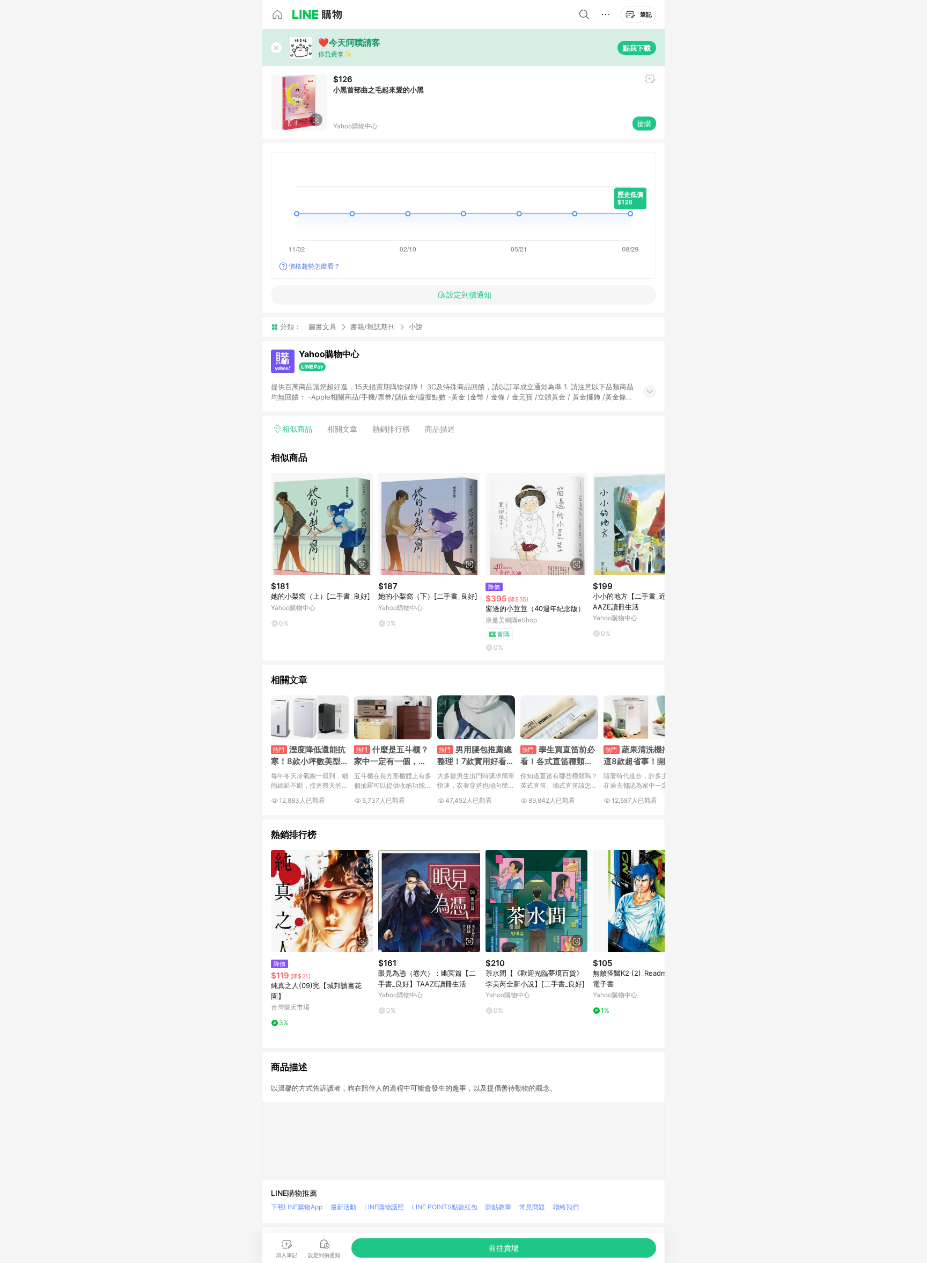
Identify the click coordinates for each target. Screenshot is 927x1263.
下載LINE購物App (296, 1207)
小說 (416, 327)
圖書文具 (322, 326)
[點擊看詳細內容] (322, 524)
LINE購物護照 (384, 1207)
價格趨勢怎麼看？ (314, 266)
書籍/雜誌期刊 (372, 326)
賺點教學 (498, 1207)
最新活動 (343, 1207)
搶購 (644, 123)
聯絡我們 (566, 1207)
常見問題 (532, 1207)
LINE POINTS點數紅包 (444, 1207)
